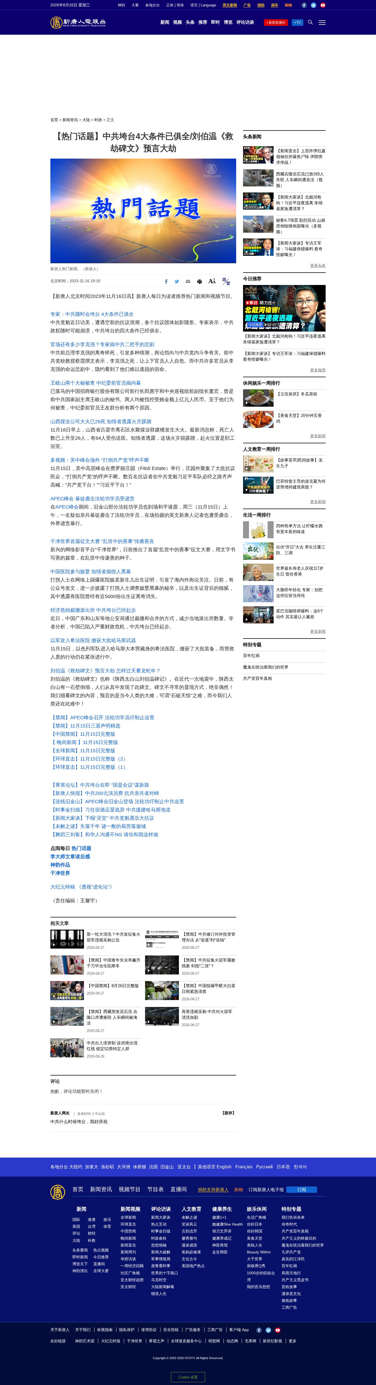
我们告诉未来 (293, 1217)
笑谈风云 (189, 1224)
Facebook (304, 5)
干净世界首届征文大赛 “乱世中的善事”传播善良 (102, 541)
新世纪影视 (272, 1341)
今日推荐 (252, 278)
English (224, 1166)
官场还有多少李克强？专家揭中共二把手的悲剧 (102, 344)
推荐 (202, 22)
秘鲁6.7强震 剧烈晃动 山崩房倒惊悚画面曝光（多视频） (300, 226)
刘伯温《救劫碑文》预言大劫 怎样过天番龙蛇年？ (105, 671)
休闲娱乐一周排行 (261, 383)
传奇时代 (289, 1224)
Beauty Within (259, 1252)
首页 (54, 120)
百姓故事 (289, 1286)
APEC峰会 (67, 507)
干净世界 (60, 873)
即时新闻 (80, 1257)
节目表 (155, 1189)
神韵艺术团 (84, 1341)
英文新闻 (230, 5)
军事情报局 (160, 1259)
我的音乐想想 (258, 1286)
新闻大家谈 (160, 1217)
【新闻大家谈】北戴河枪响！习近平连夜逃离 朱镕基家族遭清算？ (299, 203)
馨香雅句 (189, 1238)
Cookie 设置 (188, 1377)
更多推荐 (318, 370)
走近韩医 (220, 1252)
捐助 (261, 5)
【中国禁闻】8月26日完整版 (113, 985)
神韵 (121, 5)
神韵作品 (60, 865)
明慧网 (214, 1341)
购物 (288, 5)
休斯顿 (139, 1166)
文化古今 (189, 1259)
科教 (92, 1240)
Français (243, 1166)
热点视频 (101, 1250)
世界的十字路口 (164, 1273)
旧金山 (167, 1166)
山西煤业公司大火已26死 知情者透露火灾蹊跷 (100, 421)
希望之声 (156, 1341)
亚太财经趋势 (132, 1280)
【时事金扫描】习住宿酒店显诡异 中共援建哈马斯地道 (110, 810)
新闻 (164, 22)
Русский (264, 1166)
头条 (190, 22)
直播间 (178, 1189)
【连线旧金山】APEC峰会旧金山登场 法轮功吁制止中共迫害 (117, 801)
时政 (98, 120)
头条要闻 (80, 1250)
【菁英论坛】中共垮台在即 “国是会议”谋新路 (99, 785)
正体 (169, 5)
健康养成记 (221, 1238)
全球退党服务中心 (186, 1341)
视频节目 (130, 1189)
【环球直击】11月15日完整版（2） (89, 759)
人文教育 (191, 1209)
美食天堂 (254, 1238)
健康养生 (222, 1209)
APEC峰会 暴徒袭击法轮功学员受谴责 (92, 498)
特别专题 (252, 644)
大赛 (135, 5)
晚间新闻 (128, 1238)
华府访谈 (128, 1259)
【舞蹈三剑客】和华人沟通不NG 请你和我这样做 (104, 834)
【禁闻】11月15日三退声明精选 (85, 726)
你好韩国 (254, 1231)
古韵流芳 (189, 1231)
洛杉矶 (107, 1166)
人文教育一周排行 (261, 449)
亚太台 (184, 1166)
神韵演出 (80, 1271)
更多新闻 (318, 436)
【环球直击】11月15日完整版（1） (89, 767)
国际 (76, 1219)
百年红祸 (251, 655)
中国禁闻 (128, 1231)
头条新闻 (252, 136)
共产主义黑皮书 (295, 1280)
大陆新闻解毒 (162, 1286)
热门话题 (81, 848)
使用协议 (149, 1329)
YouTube (323, 5)
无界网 (250, 1341)
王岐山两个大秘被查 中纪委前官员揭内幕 (95, 383)
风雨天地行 (291, 1273)
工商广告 (289, 1307)
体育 (107, 1226)
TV (298, 23)
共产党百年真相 (257, 678)
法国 (153, 1166)
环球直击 (128, 1224)
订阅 (301, 1189)
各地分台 (152, 5)
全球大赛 (101, 1271)
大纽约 (75, 1166)
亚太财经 (128, 1286)
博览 (228, 22)
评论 (76, 1233)
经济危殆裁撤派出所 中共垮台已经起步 (93, 610)
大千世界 (254, 1259)
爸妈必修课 (191, 1252)
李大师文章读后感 (70, 856)
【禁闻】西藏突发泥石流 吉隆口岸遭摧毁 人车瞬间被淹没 (112, 1017)
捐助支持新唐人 (213, 1189)
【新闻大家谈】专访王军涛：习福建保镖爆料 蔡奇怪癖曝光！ (299, 249)
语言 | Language (203, 5)
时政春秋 (159, 1238)
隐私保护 (127, 1329)
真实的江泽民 (293, 1259)
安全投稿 (171, 1329)
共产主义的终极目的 (299, 1238)
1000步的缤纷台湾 (261, 1276)
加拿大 (91, 1166)
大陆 (86, 120)
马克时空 (159, 1280)
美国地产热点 (193, 1266)
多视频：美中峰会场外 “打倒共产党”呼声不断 (99, 460)
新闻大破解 (160, 1252)
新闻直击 (128, 1245)
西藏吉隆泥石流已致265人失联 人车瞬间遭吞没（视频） (300, 180)
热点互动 (159, 1224)
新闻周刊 (128, 1252)
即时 (215, 22)
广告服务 (193, 1329)
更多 (292, 1341)
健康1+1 (219, 1217)
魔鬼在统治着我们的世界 (265, 667)
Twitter (313, 5)
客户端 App (239, 1329)
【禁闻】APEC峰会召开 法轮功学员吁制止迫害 (102, 717)
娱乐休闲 (257, 1209)
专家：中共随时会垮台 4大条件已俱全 (92, 314)
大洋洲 (123, 1166)
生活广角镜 (256, 1217)
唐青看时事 (160, 1266)
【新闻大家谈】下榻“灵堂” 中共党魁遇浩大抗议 (102, 818)
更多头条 (318, 265)
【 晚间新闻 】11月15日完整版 (84, 742)
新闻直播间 (277, 23)
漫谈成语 (189, 1245)
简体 (180, 5)
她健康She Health (227, 1224)
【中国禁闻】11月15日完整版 (82, 734)
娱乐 (107, 1219)
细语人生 (159, 1293)
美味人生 (254, 1245)
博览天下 (80, 1264)
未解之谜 (189, 1217)
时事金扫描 (160, 1231)
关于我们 (83, 1329)
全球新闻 (128, 1217)
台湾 (92, 1226)
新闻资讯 (70, 120)
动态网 (232, 1341)
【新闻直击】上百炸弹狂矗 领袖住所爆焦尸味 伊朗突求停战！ (301, 156)
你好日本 (254, 1224)
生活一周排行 (257, 515)
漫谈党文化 (291, 1293)
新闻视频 (130, 1209)
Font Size (212, 280)
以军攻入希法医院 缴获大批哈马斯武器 (93, 640)
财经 (92, 1233)
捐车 (274, 5)
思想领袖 (159, 1245)
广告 (247, 5)
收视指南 (105, 1329)
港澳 (92, 1219)
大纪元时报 (110, 1341)
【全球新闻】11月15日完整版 (82, 750)
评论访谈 (245, 22)
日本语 (283, 1166)
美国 (76, 1226)
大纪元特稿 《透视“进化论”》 (82, 887)
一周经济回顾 (132, 1266)
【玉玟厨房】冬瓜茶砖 (296, 394)
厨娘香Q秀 (256, 1266)
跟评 (228, 1113)
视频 (177, 22)
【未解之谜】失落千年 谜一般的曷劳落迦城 (98, 826)
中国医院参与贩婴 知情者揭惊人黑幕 (90, 571)
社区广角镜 (130, 1273)
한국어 (300, 1166)
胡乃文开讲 (221, 1231)
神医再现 (220, 1245)
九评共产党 (291, 1252)
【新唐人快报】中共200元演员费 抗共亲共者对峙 (104, 793)
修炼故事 (289, 1300)
